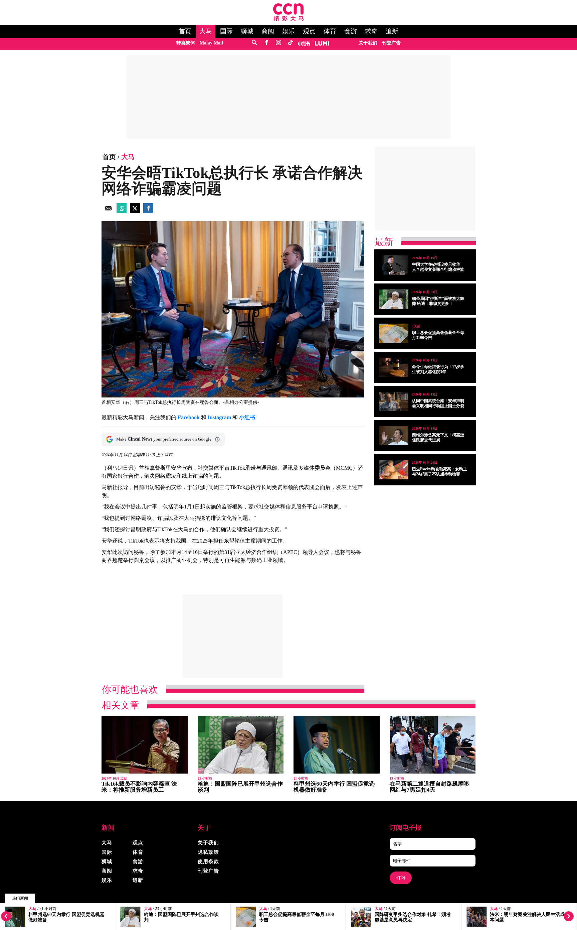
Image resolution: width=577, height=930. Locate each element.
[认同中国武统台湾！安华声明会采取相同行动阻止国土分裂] (393, 401)
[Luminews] (322, 43)
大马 (205, 31)
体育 (330, 31)
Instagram (219, 417)
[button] (217, 439)
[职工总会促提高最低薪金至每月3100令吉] (393, 333)
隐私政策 (208, 852)
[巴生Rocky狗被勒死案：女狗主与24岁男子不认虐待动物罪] (393, 469)
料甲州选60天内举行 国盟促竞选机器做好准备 (334, 787)
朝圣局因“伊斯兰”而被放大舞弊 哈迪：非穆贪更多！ (438, 301)
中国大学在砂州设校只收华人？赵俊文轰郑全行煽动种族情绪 (438, 269)
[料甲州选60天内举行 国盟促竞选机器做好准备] (337, 745)
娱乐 (288, 31)
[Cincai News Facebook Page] (266, 43)
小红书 (247, 417)
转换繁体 (185, 42)
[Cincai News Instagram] (278, 43)
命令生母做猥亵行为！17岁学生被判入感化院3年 (438, 369)
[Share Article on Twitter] (135, 211)
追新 (392, 31)
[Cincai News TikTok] (290, 43)
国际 (226, 31)
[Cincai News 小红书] (304, 43)
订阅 (400, 877)
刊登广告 (391, 42)
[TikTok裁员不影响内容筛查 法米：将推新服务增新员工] (145, 745)
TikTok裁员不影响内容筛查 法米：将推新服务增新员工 (139, 787)
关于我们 (368, 42)
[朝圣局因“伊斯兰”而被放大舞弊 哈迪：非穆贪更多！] (393, 299)
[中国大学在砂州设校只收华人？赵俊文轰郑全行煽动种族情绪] (393, 265)
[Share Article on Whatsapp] (122, 211)
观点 (309, 31)
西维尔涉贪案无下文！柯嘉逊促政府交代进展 (438, 437)
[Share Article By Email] (108, 211)
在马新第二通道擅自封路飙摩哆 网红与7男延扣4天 (429, 787)
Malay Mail (211, 42)
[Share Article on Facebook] (148, 211)
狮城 (247, 31)
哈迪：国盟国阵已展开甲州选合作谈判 (240, 787)
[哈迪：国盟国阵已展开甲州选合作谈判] (241, 745)
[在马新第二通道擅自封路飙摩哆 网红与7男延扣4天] (433, 745)
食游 (350, 31)
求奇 (371, 31)
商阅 (267, 31)
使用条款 (208, 861)
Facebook (189, 417)
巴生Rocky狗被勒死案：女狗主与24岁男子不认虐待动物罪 (439, 471)
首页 (185, 31)
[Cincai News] (288, 19)
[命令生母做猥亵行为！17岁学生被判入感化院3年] (393, 367)
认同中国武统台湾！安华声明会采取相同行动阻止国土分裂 (438, 403)
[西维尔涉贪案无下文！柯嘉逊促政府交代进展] (393, 435)
